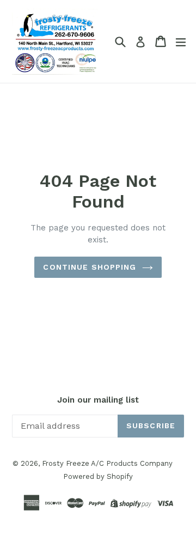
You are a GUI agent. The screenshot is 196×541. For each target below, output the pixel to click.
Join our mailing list (98, 400)
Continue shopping (89, 267)
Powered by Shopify (98, 476)
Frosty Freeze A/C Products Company (107, 463)
